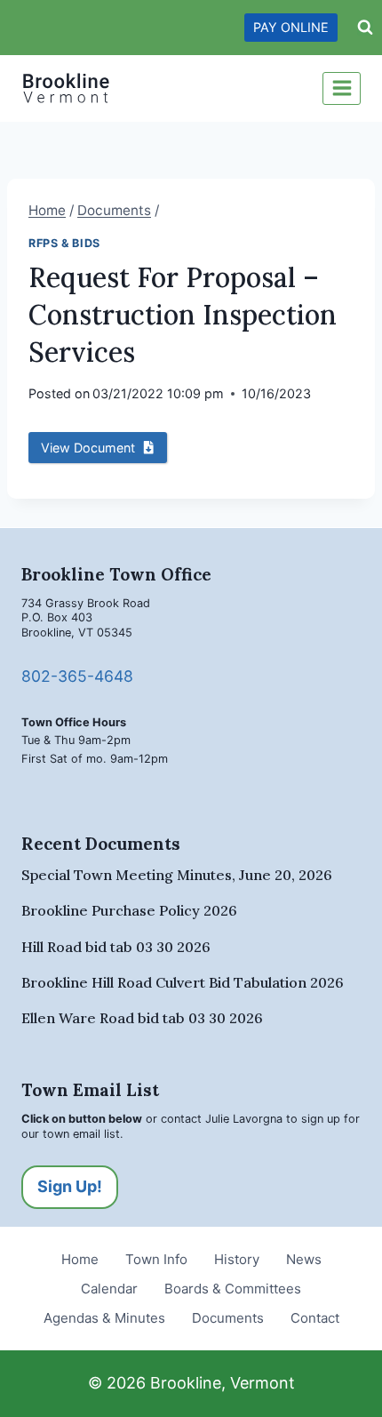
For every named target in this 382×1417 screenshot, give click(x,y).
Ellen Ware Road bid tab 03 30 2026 (142, 1018)
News (304, 1259)
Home (80, 1259)
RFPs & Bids (64, 243)
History (236, 1259)
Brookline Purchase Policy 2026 (129, 910)
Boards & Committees (232, 1288)
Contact (314, 1317)
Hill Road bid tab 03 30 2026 (116, 947)
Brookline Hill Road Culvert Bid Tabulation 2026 (182, 982)
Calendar (109, 1288)
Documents (228, 1317)
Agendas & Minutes (104, 1317)
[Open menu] (341, 88)
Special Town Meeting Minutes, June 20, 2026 (176, 875)
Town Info (156, 1259)
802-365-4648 (77, 676)
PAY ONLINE (291, 27)
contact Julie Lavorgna (222, 1118)
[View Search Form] (365, 28)
